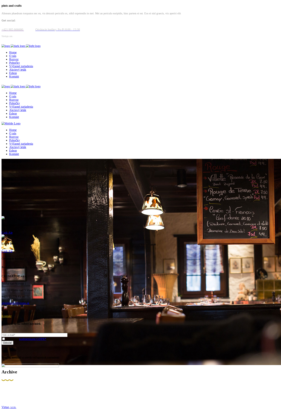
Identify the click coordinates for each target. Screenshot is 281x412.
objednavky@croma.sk (15, 303)
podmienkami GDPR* (32, 339)
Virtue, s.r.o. (9, 407)
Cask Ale (7, 232)
